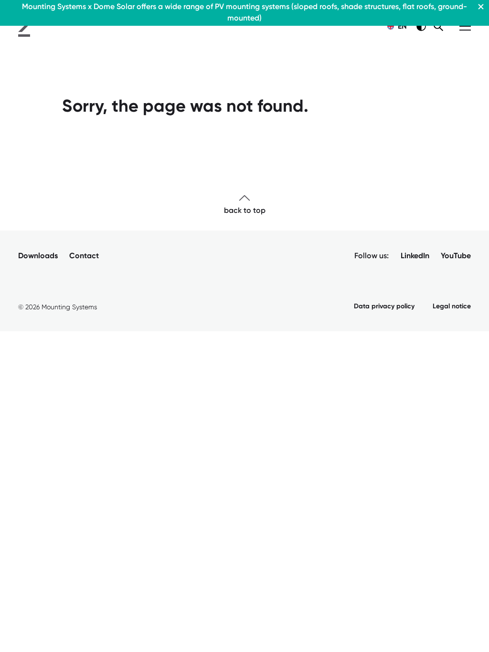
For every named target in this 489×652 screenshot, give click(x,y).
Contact (84, 255)
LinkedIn (415, 255)
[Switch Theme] (421, 26)
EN (401, 26)
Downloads (38, 255)
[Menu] (465, 26)
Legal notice (452, 306)
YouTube (456, 255)
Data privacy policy (384, 306)
